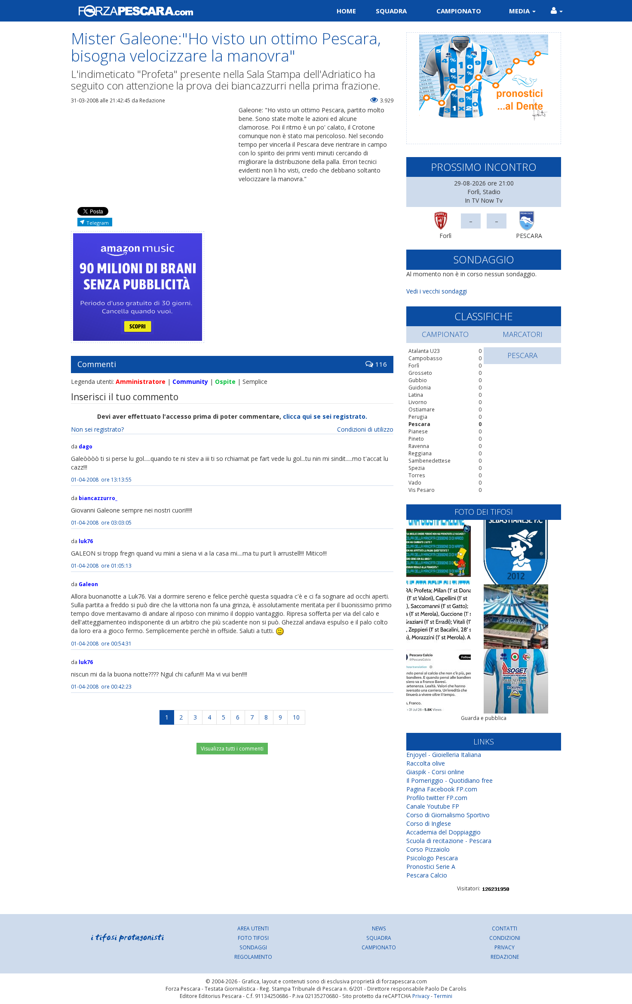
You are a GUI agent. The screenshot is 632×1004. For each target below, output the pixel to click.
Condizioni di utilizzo (365, 429)
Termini (443, 995)
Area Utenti (253, 928)
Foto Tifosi (253, 937)
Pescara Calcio (426, 875)
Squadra (391, 10)
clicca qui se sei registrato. (325, 416)
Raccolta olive (425, 763)
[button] (557, 10)
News (379, 928)
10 (296, 717)
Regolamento (253, 956)
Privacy (504, 947)
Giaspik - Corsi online (435, 772)
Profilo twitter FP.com (436, 798)
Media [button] (520, 10)
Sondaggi (253, 947)
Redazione (505, 956)
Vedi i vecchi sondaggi (436, 291)
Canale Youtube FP (432, 806)
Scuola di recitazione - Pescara (448, 841)
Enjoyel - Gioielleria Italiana (443, 755)
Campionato (458, 10)
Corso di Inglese (428, 823)
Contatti (504, 928)
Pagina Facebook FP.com (441, 789)
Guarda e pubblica (483, 718)
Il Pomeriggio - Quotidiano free (449, 780)
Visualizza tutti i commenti (232, 748)
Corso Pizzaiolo (428, 849)
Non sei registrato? (97, 429)
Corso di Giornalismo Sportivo (448, 815)
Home (346, 10)
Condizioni (504, 937)
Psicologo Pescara (432, 858)
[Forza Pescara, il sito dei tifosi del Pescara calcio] (190, 10)
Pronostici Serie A (430, 866)
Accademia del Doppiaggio (443, 832)
